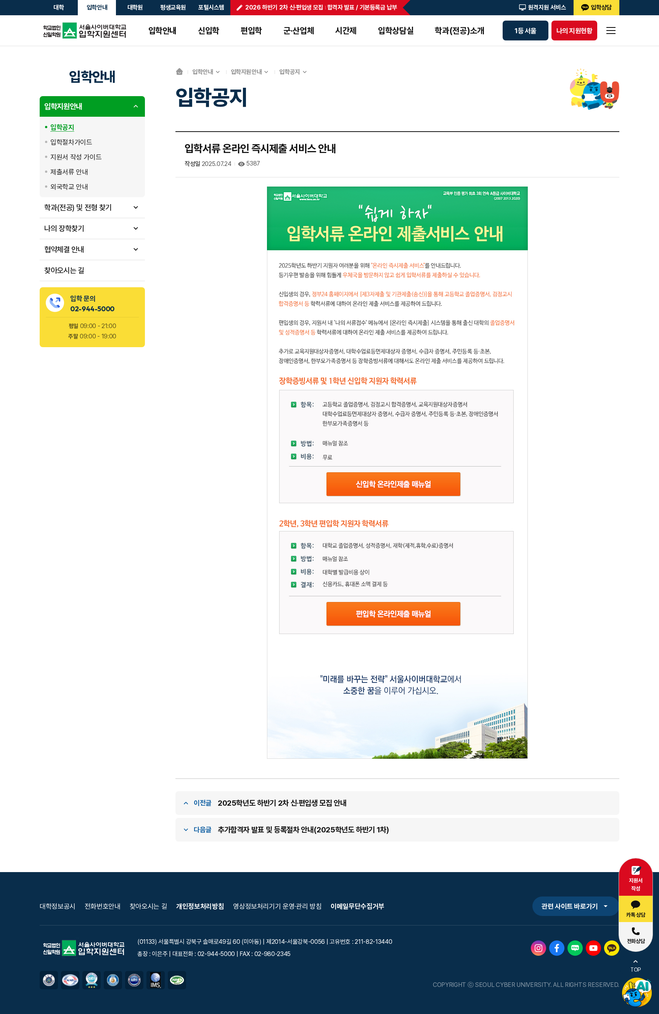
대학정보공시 (58, 906)
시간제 (346, 30)
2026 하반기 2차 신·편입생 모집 (284, 7)
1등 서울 (525, 31)
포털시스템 (211, 7)
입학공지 (62, 127)
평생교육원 (173, 7)
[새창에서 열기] (49, 976)
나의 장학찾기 (64, 228)
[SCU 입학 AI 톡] (637, 992)
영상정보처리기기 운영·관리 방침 (277, 906)
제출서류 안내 (69, 171)
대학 (58, 7)
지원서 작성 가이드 (75, 157)
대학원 (135, 7)
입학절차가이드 (71, 142)
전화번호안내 (103, 906)
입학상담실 (395, 30)
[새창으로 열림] (538, 946)
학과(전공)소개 (459, 30)
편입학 (251, 30)
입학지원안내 (63, 106)
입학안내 (97, 7)
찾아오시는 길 (64, 270)
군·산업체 (298, 30)
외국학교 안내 (69, 186)
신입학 (208, 30)
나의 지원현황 (574, 31)
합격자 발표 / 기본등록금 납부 (362, 7)
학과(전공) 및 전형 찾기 (78, 207)
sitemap (611, 30)
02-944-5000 (92, 308)
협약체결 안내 (64, 249)
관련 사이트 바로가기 (570, 906)
